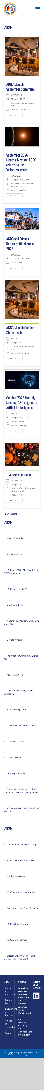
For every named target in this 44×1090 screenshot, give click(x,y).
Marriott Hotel (17, 421)
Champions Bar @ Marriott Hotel (23, 104)
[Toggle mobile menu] (37, 7)
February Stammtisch (17, 773)
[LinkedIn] (36, 996)
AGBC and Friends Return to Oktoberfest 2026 (20, 243)
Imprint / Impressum (7, 991)
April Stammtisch (15, 674)
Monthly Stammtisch (20, 109)
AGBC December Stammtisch (20, 860)
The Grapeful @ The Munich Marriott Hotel (23, 489)
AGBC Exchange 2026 (17, 589)
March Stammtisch (15, 741)
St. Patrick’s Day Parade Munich (21, 725)
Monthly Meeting (18, 190)
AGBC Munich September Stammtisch (21, 86)
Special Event (16, 262)
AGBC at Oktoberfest (17, 939)
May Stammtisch (14, 639)
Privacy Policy (7, 1002)
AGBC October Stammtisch (19, 924)
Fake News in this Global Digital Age (23, 908)
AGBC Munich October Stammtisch (20, 330)
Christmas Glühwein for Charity (21, 844)
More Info (14, 115)
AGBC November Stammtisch (21, 892)
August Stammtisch (16, 538)
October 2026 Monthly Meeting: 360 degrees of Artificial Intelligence (21, 402)
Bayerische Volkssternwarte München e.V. (23, 185)
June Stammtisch (15, 605)
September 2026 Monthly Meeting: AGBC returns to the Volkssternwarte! (21, 162)
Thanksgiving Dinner (19, 474)
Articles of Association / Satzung (7, 1027)
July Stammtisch (14, 554)
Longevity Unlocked (16, 757)
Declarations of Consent (7, 1011)
